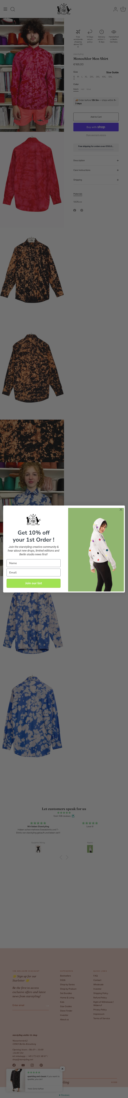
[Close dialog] (121, 509)
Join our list (33, 583)
